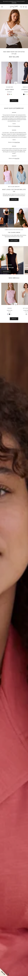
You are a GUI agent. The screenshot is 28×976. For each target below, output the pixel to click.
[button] (4, 972)
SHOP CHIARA (14, 240)
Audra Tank (9, 310)
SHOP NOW (6, 271)
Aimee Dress (17, 142)
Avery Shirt (17, 158)
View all (14, 100)
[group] (14, 28)
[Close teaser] (8, 974)
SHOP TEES (14, 2)
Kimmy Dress (9, 89)
